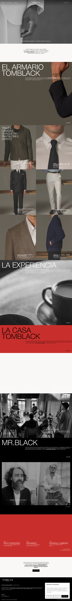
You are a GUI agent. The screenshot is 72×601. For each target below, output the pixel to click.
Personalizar (50, 596)
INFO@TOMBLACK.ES (6, 596)
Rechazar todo (57, 596)
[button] (36, 570)
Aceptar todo (65, 596)
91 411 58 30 (4, 595)
